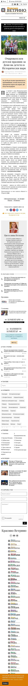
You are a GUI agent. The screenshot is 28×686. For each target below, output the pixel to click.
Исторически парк (17, 24)
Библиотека (5, 424)
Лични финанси (13, 407)
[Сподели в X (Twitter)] (17, 210)
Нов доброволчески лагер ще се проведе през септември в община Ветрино (17, 483)
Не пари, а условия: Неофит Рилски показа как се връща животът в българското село (18, 473)
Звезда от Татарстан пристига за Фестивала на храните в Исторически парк (17, 463)
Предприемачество (14, 404)
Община (4, 404)
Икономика (5, 410)
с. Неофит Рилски (7, 397)
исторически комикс (14, 171)
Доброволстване (6, 414)
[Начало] (5, 24)
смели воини (21, 125)
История (17, 442)
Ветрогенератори (7, 417)
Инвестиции (5, 420)
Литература (18, 445)
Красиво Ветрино (7, 438)
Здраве (17, 447)
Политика (23, 407)
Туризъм (13, 410)
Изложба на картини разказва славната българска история (17, 311)
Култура (13, 424)
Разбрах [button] (5, 683)
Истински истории (18, 414)
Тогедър (4, 407)
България (4, 394)
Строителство (15, 420)
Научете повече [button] (18, 679)
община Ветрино (18, 397)
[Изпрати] (25, 523)
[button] (22, 18)
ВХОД (14, 342)
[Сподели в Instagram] (14, 210)
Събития (21, 400)
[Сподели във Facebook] (10, 210)
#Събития (17, 200)
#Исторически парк (10, 199)
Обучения (16, 417)
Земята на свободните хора (9, 400)
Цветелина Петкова (9, 71)
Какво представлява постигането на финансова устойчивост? (16, 301)
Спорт (19, 424)
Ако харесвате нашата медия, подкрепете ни (14, 214)
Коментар (18, 440)
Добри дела (5, 440)
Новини (9, 24)
